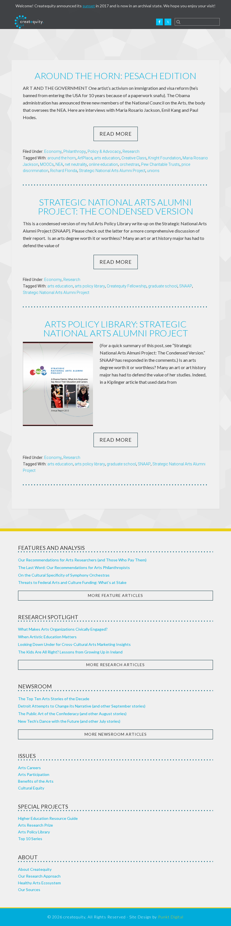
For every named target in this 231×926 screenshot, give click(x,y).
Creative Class (133, 158)
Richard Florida (63, 170)
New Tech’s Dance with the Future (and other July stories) (69, 721)
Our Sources (29, 889)
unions (153, 170)
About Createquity (35, 869)
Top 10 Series (30, 838)
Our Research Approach (39, 876)
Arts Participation (33, 774)
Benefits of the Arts (36, 781)
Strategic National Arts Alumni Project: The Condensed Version (115, 207)
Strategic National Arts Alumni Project (112, 170)
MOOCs (47, 164)
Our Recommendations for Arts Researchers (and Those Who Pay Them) (82, 559)
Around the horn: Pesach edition (115, 75)
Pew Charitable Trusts (160, 164)
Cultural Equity (31, 788)
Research (131, 151)
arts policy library (90, 286)
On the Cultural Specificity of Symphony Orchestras (64, 575)
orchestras (129, 164)
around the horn (61, 158)
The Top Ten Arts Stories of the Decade (53, 698)
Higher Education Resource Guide (48, 818)
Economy (53, 151)
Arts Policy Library (34, 831)
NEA (59, 164)
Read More (115, 134)
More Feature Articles (115, 595)
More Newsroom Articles (116, 734)
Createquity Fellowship (126, 286)
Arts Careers (29, 767)
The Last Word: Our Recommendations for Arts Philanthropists (74, 567)
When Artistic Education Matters (47, 636)
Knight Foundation (164, 158)
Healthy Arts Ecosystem (39, 882)
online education (103, 164)
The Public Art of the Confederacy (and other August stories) (72, 713)
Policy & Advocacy (104, 151)
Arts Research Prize (35, 825)
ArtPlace (84, 158)
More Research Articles (115, 664)
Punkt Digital (170, 916)
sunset (89, 5)
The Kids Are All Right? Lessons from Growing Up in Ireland (70, 652)
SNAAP (185, 286)
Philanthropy (74, 151)
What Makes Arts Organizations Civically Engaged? (63, 629)
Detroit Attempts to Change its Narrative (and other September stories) (81, 706)
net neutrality (76, 164)
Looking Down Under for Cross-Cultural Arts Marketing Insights (74, 644)
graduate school (162, 286)
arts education (107, 158)
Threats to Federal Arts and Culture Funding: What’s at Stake (72, 582)
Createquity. (29, 22)
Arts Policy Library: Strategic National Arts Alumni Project (115, 328)
